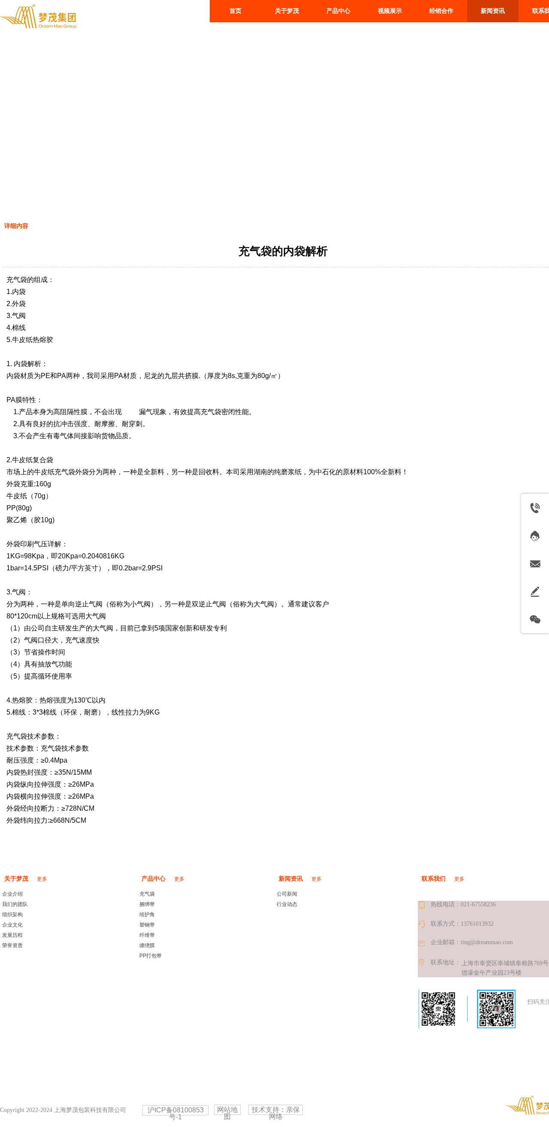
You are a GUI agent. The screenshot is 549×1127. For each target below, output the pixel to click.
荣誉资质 (12, 945)
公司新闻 (287, 894)
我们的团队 (15, 904)
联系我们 (434, 879)
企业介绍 (12, 894)
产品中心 (154, 879)
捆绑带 (147, 904)
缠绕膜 (147, 945)
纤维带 (147, 935)
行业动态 (287, 904)
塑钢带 (147, 925)
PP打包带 (150, 956)
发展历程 (12, 935)
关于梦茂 (16, 879)
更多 (42, 879)
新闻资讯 (291, 879)
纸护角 (147, 915)
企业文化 (12, 925)
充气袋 (147, 894)
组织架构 (12, 915)
